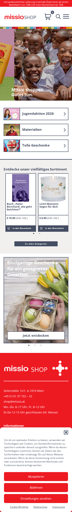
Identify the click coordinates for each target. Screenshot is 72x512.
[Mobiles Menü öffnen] (67, 16)
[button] (66, 432)
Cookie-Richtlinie (19, 507)
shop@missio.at (14, 401)
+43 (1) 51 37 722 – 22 (18, 396)
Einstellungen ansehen (36, 498)
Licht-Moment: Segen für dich (49, 205)
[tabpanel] (20, 202)
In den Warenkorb (22, 228)
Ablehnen (36, 487)
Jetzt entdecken (36, 335)
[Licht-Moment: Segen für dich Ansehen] (53, 188)
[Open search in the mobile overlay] (59, 16)
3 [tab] (41, 346)
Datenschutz (40, 507)
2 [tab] (40, 234)
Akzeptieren (36, 476)
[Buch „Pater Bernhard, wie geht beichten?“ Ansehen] (20, 188)
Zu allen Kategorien (36, 243)
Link (36, 114)
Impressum (58, 507)
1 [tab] (34, 234)
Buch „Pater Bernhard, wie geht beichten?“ (19, 206)
